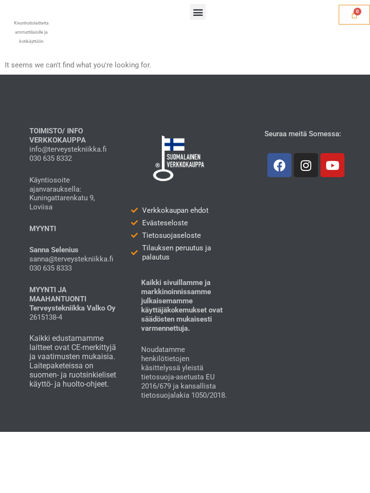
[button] (198, 12)
